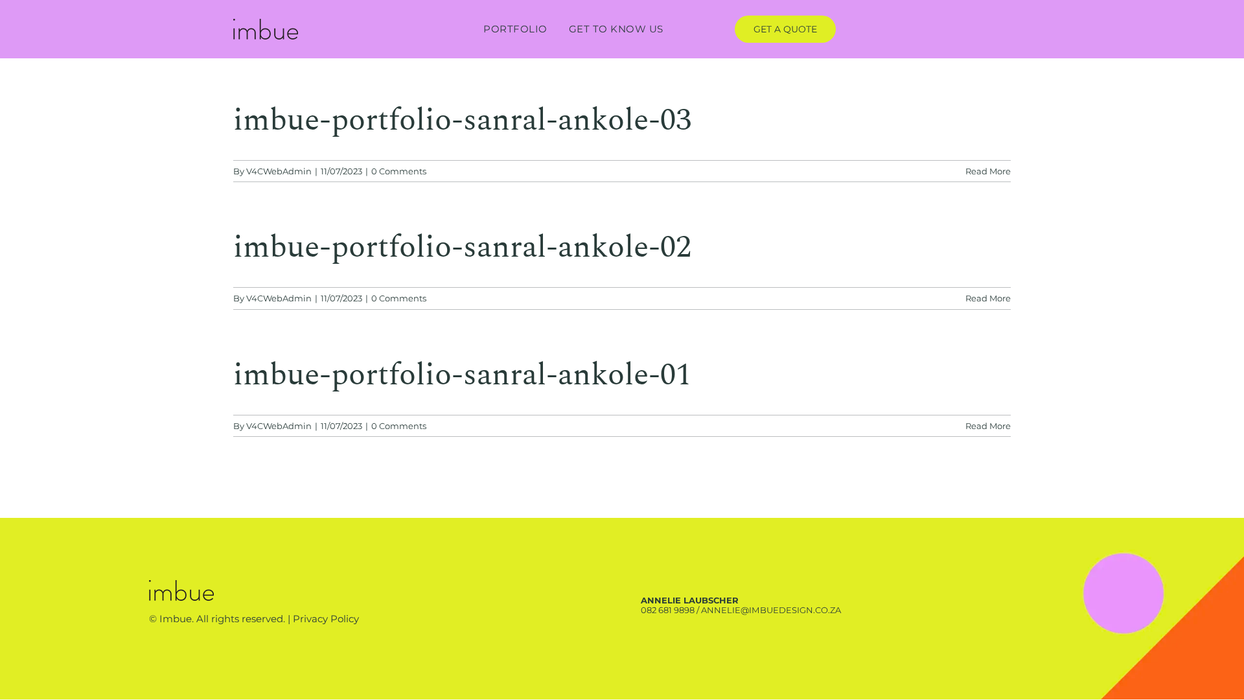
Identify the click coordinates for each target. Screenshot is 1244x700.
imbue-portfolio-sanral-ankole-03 (462, 120)
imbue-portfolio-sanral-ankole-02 (462, 247)
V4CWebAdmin (279, 171)
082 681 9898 (668, 610)
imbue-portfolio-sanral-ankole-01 (462, 375)
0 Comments (398, 171)
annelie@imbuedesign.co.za (770, 610)
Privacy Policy (326, 618)
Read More (988, 171)
